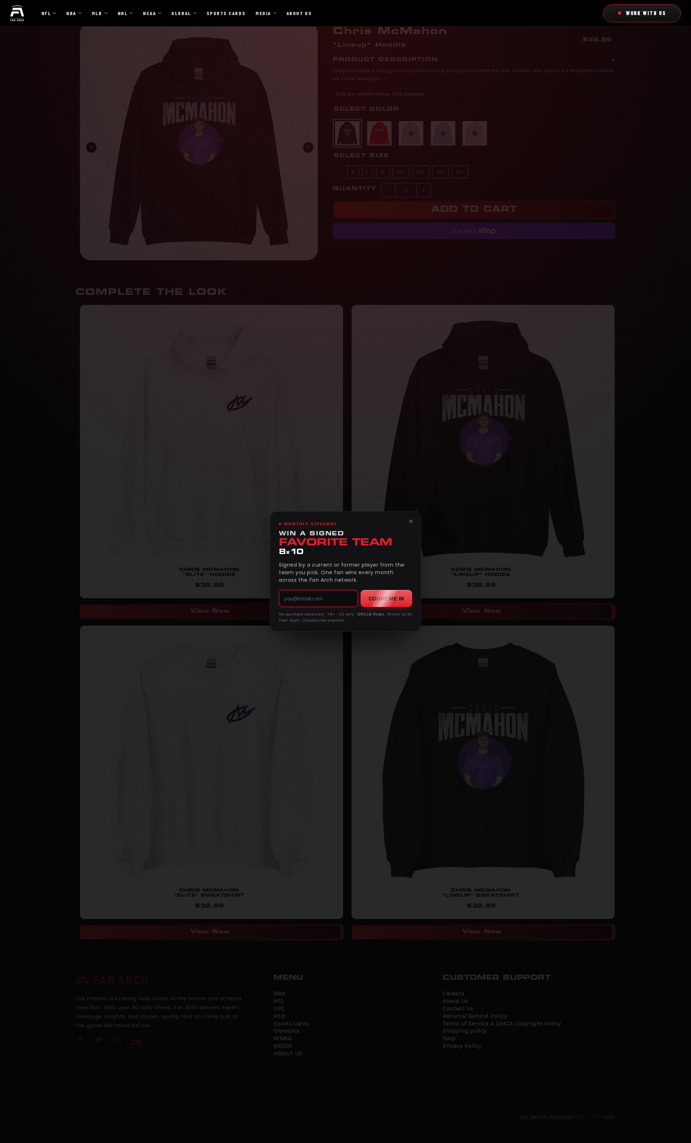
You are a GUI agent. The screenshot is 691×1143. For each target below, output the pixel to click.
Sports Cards (226, 13)
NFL (46, 13)
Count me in (386, 599)
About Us (299, 13)
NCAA (149, 13)
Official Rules (370, 614)
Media (263, 13)
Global (181, 13)
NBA (71, 13)
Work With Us (646, 13)
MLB (97, 13)
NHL (123, 13)
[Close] (411, 521)
